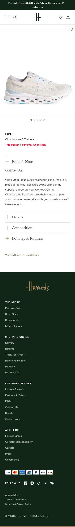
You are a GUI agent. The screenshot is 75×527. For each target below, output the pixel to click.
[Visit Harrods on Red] (45, 483)
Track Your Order (14, 354)
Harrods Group (13, 435)
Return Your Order (15, 360)
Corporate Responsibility (19, 441)
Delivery (9, 342)
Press (8, 453)
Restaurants (12, 320)
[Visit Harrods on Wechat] (52, 483)
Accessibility (11, 495)
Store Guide (11, 314)
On (8, 133)
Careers (9, 447)
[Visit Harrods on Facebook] (25, 483)
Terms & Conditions (15, 499)
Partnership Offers (15, 395)
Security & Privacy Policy (18, 504)
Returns (9, 348)
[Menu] (7, 17)
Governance (12, 459)
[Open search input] (14, 17)
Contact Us (11, 407)
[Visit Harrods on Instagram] (32, 483)
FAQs (8, 401)
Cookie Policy (12, 419)
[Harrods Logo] (38, 286)
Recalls (9, 413)
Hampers (10, 366)
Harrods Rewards (15, 389)
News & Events (13, 326)
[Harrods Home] (37, 17)
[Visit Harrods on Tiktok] (38, 483)
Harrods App (12, 372)
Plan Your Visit (13, 308)
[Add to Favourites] (71, 29)
